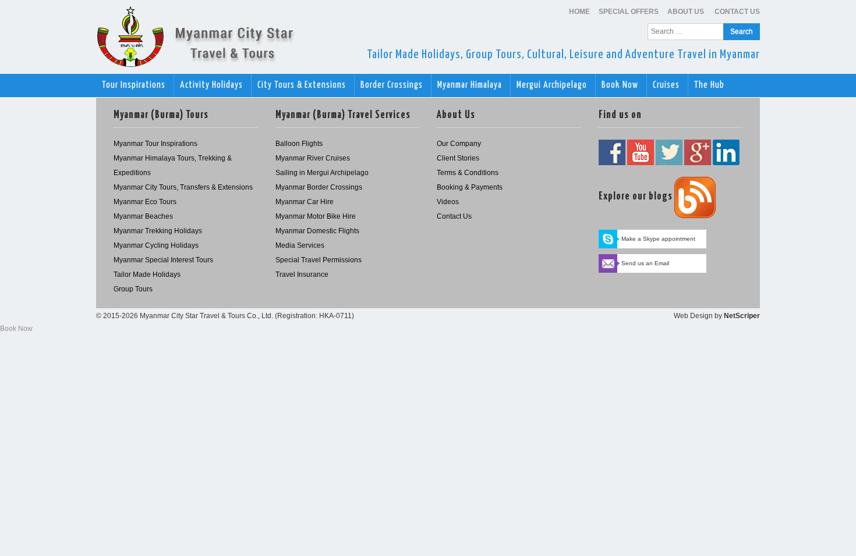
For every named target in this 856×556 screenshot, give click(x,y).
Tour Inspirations (135, 85)
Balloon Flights (299, 144)
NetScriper (742, 316)
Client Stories (458, 158)
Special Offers (629, 12)
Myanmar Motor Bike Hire (315, 216)
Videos (448, 202)
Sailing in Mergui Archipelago (322, 173)
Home (579, 12)
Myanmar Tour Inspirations (155, 144)
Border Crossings (392, 85)
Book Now (621, 85)
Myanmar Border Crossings (318, 187)
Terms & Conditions (467, 173)
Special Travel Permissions (318, 260)
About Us (686, 12)
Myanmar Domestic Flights (317, 231)
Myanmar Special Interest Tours (163, 260)
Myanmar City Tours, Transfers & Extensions (183, 187)
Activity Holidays (212, 85)
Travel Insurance (301, 274)
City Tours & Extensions (302, 85)
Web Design (693, 316)
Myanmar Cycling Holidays (156, 245)
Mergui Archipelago (553, 85)
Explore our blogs (636, 196)
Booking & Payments (470, 187)
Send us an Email (645, 263)
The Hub (710, 85)
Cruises (667, 85)
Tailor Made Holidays (147, 274)
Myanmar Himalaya (470, 85)
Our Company (459, 144)
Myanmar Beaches (143, 216)
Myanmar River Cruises (312, 158)
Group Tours (133, 289)
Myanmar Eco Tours (145, 202)
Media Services (299, 245)
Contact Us (737, 12)
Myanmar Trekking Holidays (158, 231)
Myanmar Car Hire (304, 202)
